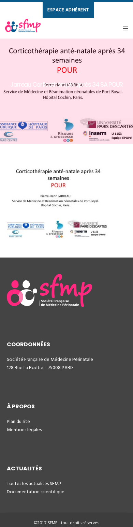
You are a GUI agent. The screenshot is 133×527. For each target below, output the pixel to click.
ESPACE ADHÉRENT (68, 10)
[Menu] (123, 28)
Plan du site (18, 421)
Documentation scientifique (35, 492)
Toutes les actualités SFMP (34, 483)
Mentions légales (24, 430)
